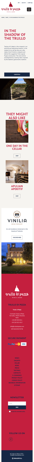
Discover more (17, 237)
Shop (17, 156)
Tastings (17, 370)
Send (17, 407)
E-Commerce (17, 375)
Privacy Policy (17, 378)
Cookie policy (17, 380)
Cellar (17, 363)
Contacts (17, 373)
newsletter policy (21, 411)
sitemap (17, 385)
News (17, 365)
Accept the (18, 411)
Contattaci (17, 74)
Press (17, 368)
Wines (17, 358)
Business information (17, 383)
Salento (17, 360)
